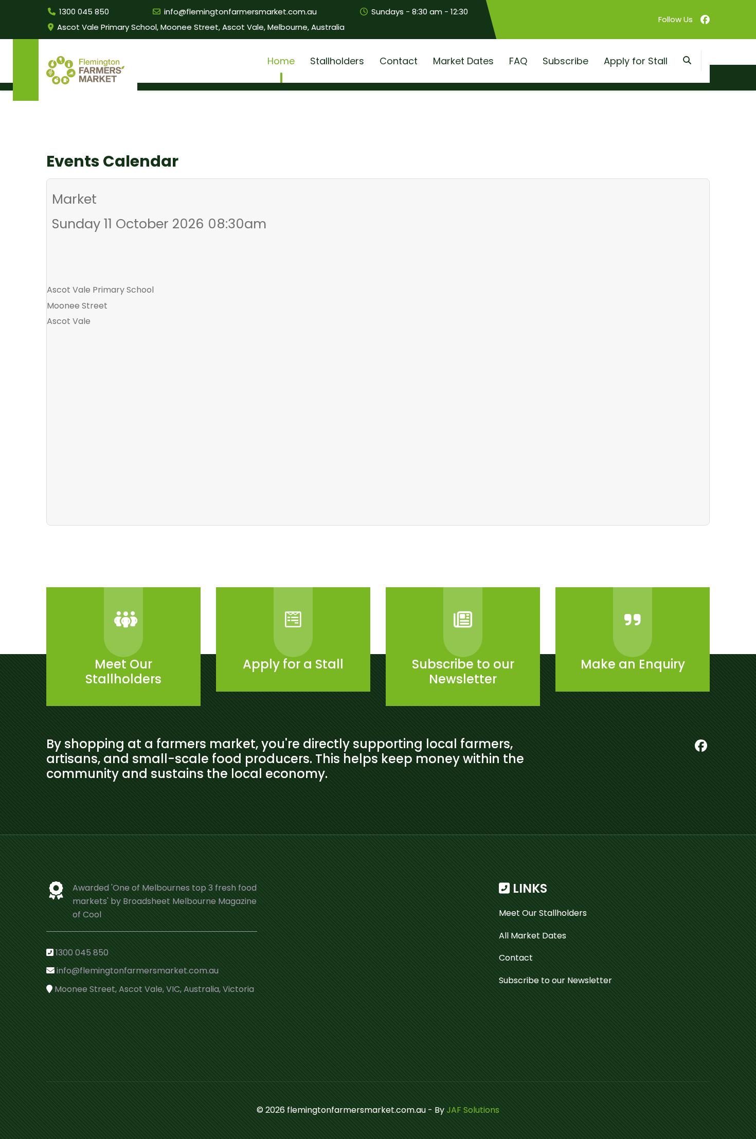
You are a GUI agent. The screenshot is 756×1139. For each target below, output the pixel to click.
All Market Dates (532, 936)
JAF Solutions (472, 1110)
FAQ (518, 61)
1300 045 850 (84, 11)
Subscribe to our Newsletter (463, 672)
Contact (399, 61)
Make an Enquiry (633, 664)
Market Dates (463, 61)
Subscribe (565, 61)
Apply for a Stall (293, 664)
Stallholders (337, 61)
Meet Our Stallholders (123, 672)
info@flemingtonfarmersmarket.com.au (240, 11)
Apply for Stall (636, 61)
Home (281, 61)
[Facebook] (705, 19)
